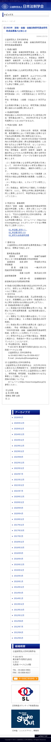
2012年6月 (18, 632)
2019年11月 (19, 519)
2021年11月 (19, 485)
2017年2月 (18, 536)
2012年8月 (18, 621)
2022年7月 (18, 474)
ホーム (4, 21)
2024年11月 (19, 440)
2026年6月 (18, 417)
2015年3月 (18, 576)
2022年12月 (19, 463)
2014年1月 (18, 598)
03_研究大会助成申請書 (19, 235)
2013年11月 (19, 604)
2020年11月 (19, 502)
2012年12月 (19, 615)
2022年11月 (19, 468)
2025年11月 (19, 429)
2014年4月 (18, 593)
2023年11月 (19, 451)
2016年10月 (19, 548)
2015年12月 (19, 565)
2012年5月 (18, 638)
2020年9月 (18, 508)
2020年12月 (19, 497)
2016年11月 (19, 542)
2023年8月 (18, 457)
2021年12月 (19, 480)
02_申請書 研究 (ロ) (17, 233)
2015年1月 (18, 581)
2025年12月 (19, 423)
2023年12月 (19, 446)
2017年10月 (19, 530)
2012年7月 (18, 627)
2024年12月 (19, 434)
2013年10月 (19, 610)
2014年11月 (19, 587)
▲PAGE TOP (42, 736)
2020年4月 (18, 514)
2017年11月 (19, 525)
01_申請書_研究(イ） (18, 230)
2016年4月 (18, 559)
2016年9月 (18, 553)
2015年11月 (19, 570)
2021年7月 (18, 491)
